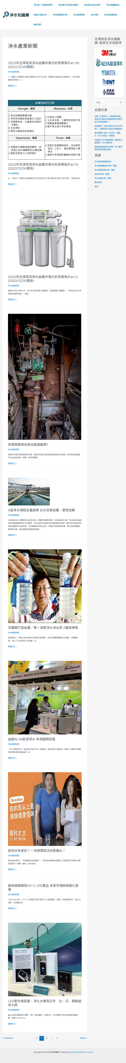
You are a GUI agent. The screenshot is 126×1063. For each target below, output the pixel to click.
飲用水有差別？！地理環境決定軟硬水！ (37, 851)
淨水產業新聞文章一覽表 (105, 170)
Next (83, 1038)
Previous (7, 1038)
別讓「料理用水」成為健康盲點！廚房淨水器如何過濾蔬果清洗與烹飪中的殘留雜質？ (108, 119)
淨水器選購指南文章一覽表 (106, 166)
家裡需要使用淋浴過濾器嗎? (28, 444)
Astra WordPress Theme (82, 1052)
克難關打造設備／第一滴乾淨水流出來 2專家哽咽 (43, 628)
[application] (54, 5)
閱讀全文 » (12, 85)
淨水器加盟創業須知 (103, 161)
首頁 (96, 186)
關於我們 (98, 182)
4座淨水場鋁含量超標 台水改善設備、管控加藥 (41, 510)
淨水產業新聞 (13, 72)
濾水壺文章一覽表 (102, 174)
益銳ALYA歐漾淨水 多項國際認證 (31, 739)
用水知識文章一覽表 (103, 178)
